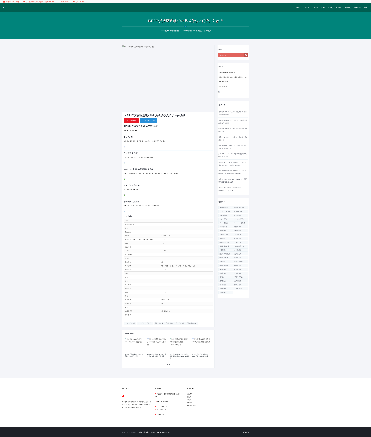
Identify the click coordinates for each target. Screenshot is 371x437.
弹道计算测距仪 (224, 246)
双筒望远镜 (237, 234)
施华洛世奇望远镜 (225, 254)
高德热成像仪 (238, 289)
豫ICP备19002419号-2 (163, 432)
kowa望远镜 (238, 211)
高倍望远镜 (223, 289)
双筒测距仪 (223, 238)
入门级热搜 (141, 323)
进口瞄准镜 (237, 281)
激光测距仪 (223, 261)
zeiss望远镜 (223, 227)
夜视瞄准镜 (237, 238)
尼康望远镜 (237, 242)
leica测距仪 (238, 215)
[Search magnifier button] (246, 55)
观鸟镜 (222, 277)
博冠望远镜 (237, 231)
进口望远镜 (223, 281)
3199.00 (133, 121)
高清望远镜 (223, 292)
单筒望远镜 (223, 231)
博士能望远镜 (224, 234)
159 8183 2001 (161, 409)
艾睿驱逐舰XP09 (192, 323)
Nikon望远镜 (223, 219)
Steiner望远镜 (224, 223)
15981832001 (150, 121)
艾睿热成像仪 (180, 323)
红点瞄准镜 (237, 269)
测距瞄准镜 (237, 258)
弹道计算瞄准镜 (239, 246)
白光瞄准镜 (237, 265)
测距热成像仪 (224, 258)
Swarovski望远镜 (239, 223)
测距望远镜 (237, 254)
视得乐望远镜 (238, 277)
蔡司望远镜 (223, 273)
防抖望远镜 (223, 285)
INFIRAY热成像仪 (130, 323)
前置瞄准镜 (237, 227)
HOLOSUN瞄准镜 (225, 211)
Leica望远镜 (223, 215)
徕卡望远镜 (223, 250)
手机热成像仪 (169, 323)
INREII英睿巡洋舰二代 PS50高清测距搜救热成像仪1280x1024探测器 (179, 356)
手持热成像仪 (159, 323)
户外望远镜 (237, 250)
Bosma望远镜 (224, 207)
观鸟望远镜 (237, 273)
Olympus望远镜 (239, 219)
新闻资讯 (246, 432)
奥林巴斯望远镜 (224, 242)
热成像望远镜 (238, 261)
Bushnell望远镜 (239, 207)
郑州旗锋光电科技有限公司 (146, 432)
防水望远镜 (237, 285)
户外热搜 (149, 323)
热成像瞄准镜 (224, 265)
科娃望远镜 (223, 269)
